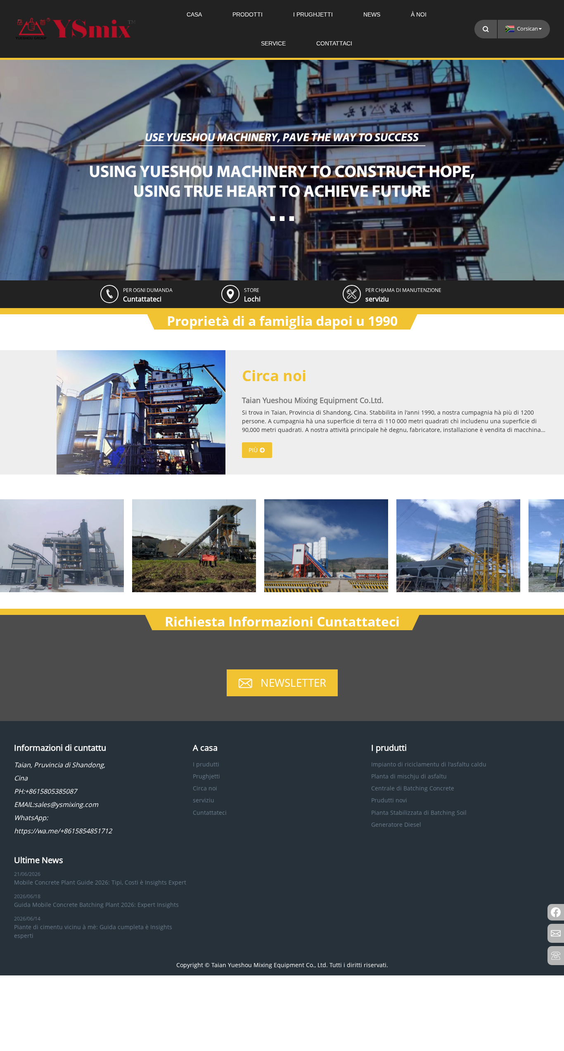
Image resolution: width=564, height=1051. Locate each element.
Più (253, 450)
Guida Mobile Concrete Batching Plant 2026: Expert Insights (96, 905)
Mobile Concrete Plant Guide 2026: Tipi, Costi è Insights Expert (100, 882)
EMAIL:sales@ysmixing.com (56, 804)
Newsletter (293, 682)
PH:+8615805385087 (45, 791)
